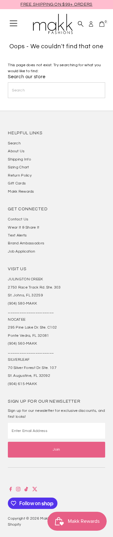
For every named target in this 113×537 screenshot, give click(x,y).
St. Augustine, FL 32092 (29, 375)
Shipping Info (19, 159)
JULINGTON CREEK (25, 279)
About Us (16, 151)
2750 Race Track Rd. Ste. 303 (34, 287)
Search (14, 143)
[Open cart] (102, 24)
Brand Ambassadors (26, 243)
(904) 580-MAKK (22, 303)
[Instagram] (18, 490)
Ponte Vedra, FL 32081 (28, 335)
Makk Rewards (21, 191)
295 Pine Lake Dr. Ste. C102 (32, 327)
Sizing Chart (18, 167)
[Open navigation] (13, 24)
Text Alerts (17, 235)
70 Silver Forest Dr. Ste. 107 (32, 368)
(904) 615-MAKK (22, 384)
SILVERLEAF (19, 359)
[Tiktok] (26, 490)
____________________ (31, 311)
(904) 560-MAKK (22, 343)
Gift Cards (17, 183)
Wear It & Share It (23, 227)
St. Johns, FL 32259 (25, 295)
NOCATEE (16, 319)
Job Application (21, 251)
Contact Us (18, 219)
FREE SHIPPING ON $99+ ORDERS (56, 4)
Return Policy (20, 175)
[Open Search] (80, 24)
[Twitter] (35, 490)
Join (56, 449)
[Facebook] (10, 490)
